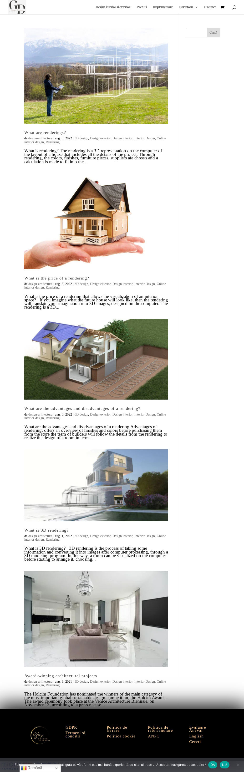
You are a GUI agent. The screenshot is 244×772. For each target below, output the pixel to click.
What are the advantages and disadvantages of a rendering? (82, 408)
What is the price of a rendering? (56, 278)
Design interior (122, 138)
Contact (209, 7)
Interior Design (144, 138)
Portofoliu (186, 7)
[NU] (238, 764)
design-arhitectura (40, 138)
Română (34, 768)
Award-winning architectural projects (60, 675)
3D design (81, 138)
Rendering (53, 142)
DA (213, 765)
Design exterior (100, 138)
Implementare (163, 7)
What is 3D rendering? (46, 530)
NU (224, 765)
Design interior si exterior (113, 7)
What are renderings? (45, 132)
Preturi (142, 7)
